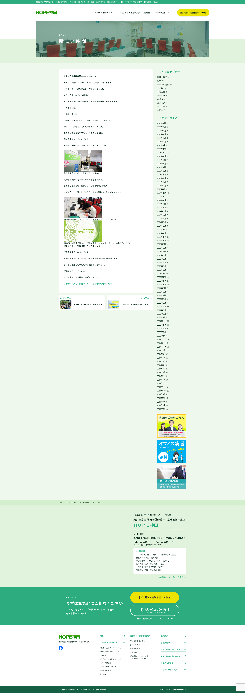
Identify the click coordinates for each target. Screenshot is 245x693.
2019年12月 (163, 339)
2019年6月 (162, 361)
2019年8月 (162, 354)
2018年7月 (162, 401)
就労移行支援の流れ (137, 641)
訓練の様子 (163, 77)
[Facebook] (61, 648)
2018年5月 (162, 409)
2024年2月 (162, 225)
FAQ (170, 12)
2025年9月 (162, 160)
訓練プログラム (136, 645)
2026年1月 (162, 145)
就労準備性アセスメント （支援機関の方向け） (139, 657)
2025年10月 (163, 156)
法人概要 (103, 674)
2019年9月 (162, 350)
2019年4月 (162, 368)
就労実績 (103, 655)
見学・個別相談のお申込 (195, 12)
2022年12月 (163, 277)
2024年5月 (162, 214)
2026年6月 (162, 127)
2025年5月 (162, 174)
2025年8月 (162, 163)
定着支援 (162, 91)
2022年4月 (163, 306)
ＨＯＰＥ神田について (105, 12)
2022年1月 (162, 317)
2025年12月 (163, 149)
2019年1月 (162, 379)
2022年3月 (162, 310)
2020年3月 (162, 328)
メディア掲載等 (105, 663)
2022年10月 (163, 284)
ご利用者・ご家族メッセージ (110, 659)
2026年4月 (162, 134)
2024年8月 (162, 207)
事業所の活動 (164, 84)
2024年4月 (162, 218)
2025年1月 (162, 189)
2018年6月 (162, 405)
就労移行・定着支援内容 (140, 636)
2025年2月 (162, 185)
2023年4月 (162, 262)
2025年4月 (162, 178)
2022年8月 (162, 291)
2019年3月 (162, 372)
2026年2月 (162, 141)
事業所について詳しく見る (171, 577)
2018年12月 (163, 383)
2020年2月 (162, 332)
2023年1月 (162, 273)
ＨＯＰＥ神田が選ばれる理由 (110, 651)
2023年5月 (162, 258)
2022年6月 (162, 299)
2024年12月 (163, 192)
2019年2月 (162, 376)
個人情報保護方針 (179, 689)
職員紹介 (148, 12)
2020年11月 (163, 324)
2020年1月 (162, 335)
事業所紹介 (160, 12)
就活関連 (162, 103)
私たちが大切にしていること (110, 648)
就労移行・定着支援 (129, 12)
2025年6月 (162, 170)
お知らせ (162, 110)
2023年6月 (162, 255)
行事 (160, 81)
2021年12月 (163, 321)
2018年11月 (163, 387)
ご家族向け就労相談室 (108, 666)
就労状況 (162, 95)
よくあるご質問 (167, 663)
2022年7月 (163, 295)
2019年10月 (163, 346)
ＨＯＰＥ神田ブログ (169, 670)
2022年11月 (163, 280)
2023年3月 (162, 266)
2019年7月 (162, 357)
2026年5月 (162, 130)
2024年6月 (162, 211)
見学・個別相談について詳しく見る (153, 618)
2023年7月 (162, 251)
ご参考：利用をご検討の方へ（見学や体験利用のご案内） (89, 283)
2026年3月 (162, 138)
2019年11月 (162, 343)
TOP (101, 636)
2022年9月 (162, 288)
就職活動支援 (135, 648)
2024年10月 (163, 200)
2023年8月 (162, 247)
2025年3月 (162, 182)
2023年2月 (162, 269)
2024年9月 (162, 204)
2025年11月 (163, 152)
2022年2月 (162, 313)
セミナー (162, 106)
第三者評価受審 (105, 670)
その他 (161, 88)
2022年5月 (162, 302)
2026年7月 (162, 123)
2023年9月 (162, 244)
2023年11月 (163, 236)
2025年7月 (162, 167)
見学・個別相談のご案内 (170, 649)
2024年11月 (163, 196)
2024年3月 (162, 222)
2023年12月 (163, 233)
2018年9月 (162, 394)
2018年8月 (162, 398)
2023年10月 (163, 240)
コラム (161, 99)
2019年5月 (162, 365)
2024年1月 (162, 229)
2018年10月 (163, 390)
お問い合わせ (165, 689)
